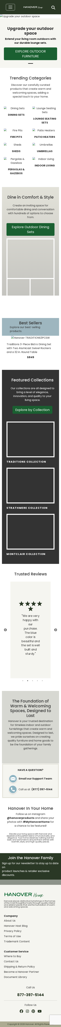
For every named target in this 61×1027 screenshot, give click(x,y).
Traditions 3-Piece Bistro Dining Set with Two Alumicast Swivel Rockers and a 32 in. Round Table (29, 348)
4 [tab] (37, 680)
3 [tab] (32, 680)
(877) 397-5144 (42, 789)
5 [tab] (42, 680)
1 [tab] (22, 680)
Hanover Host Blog (15, 926)
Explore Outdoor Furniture (30, 53)
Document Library (15, 977)
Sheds (16, 151)
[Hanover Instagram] (27, 1012)
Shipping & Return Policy (19, 966)
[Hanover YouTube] (39, 1012)
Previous (5, 630)
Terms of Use (12, 936)
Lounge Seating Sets (44, 120)
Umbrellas (45, 151)
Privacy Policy (12, 931)
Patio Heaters (44, 137)
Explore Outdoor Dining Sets (30, 229)
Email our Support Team (35, 778)
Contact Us (11, 961)
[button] (53, 7)
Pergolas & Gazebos (16, 171)
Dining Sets (16, 115)
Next (55, 630)
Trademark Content (17, 941)
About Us (9, 921)
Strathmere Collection (27, 508)
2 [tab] (27, 680)
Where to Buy (12, 956)
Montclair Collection (26, 554)
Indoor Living (45, 165)
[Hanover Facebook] (21, 1012)
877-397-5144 (30, 994)
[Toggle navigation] (10, 7)
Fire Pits (16, 137)
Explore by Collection (32, 410)
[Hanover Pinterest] (33, 1012)
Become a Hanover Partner (21, 972)
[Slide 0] (30, 63)
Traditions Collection (26, 462)
